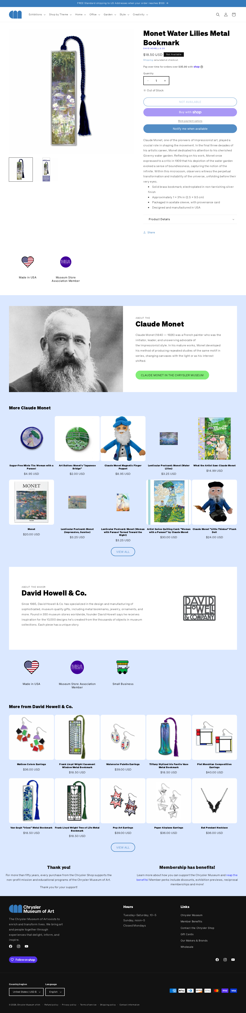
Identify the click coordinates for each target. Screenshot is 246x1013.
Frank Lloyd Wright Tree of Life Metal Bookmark (77, 829)
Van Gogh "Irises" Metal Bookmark (31, 827)
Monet (31, 529)
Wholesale (187, 946)
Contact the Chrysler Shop (197, 927)
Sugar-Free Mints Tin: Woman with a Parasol (31, 467)
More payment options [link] (190, 120)
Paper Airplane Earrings (168, 827)
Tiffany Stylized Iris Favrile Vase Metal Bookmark (168, 766)
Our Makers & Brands (194, 940)
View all (123, 552)
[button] (37, 14)
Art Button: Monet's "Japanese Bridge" (77, 467)
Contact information (130, 1004)
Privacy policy (69, 1004)
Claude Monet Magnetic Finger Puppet (123, 467)
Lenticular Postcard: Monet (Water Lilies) (169, 467)
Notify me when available (190, 128)
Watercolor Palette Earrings (123, 764)
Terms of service (88, 1004)
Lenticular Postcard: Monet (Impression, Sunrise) (77, 531)
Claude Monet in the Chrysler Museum (172, 375)
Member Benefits (191, 921)
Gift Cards (187, 934)
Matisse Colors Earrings (31, 764)
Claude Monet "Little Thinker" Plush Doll (214, 531)
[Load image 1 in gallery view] (21, 169)
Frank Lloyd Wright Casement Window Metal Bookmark (77, 766)
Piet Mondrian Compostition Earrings (214, 766)
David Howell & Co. (154, 48)
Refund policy (51, 1004)
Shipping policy (108, 1004)
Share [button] (151, 232)
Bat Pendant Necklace (214, 827)
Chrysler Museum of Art (28, 1004)
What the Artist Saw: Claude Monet (214, 465)
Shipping (148, 60)
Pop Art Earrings (123, 827)
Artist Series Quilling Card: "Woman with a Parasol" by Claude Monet (169, 531)
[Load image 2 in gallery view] (46, 169)
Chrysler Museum (192, 915)
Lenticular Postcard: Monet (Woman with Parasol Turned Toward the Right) (123, 532)
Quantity (148, 73)
